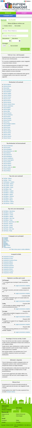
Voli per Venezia (7, 136)
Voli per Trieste (7, 134)
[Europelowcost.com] (16, 8)
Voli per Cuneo (7, 98)
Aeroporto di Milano (8, 262)
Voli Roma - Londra (8, 225)
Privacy (18, 409)
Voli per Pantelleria (8, 114)
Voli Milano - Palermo (8, 196)
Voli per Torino (6, 129)
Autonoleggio (19, 416)
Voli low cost (8, 13)
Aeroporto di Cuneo (8, 258)
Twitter (17, 420)
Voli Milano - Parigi (7, 220)
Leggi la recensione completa (22, 285)
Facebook (4, 420)
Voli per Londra (7, 167)
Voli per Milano (7, 107)
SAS (4, 246)
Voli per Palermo (7, 113)
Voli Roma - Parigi (7, 230)
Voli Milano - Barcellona (9, 211)
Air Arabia (5, 237)
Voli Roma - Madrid (8, 227)
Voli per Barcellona (8, 151)
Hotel (3, 416)
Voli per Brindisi (7, 91)
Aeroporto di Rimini (8, 269)
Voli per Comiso (7, 97)
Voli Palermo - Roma (8, 203)
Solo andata (17, 25)
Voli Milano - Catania (8, 192)
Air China (5, 240)
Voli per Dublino (7, 161)
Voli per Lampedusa (8, 106)
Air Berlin (5, 238)
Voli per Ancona (7, 86)
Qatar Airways (6, 245)
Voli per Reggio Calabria (9, 123)
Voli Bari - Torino (7, 180)
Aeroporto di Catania (8, 256)
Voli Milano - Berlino (8, 213)
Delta (4, 242)
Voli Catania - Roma (8, 185)
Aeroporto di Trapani (8, 271)
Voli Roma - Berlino (8, 223)
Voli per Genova (7, 102)
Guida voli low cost (20, 414)
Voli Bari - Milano (7, 178)
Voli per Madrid (7, 169)
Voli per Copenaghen (8, 160)
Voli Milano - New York (8, 218)
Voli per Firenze (7, 100)
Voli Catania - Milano (8, 183)
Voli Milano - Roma (8, 198)
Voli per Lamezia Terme (9, 104)
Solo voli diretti (14, 45)
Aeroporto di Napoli (8, 263)
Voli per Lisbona (7, 165)
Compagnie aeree (8, 15)
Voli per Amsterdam (8, 145)
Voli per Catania (7, 95)
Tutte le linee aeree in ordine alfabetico (20, 249)
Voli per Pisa (6, 122)
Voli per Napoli (6, 109)
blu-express (6, 241)
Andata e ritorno (8, 25)
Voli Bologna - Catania (8, 182)
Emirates (5, 243)
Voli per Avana (6, 147)
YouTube (18, 422)
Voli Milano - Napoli (8, 194)
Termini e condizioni (6, 409)
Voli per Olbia (6, 111)
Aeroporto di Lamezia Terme (10, 260)
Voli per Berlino (7, 153)
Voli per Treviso (7, 132)
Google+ (4, 422)
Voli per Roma (6, 127)
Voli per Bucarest (7, 154)
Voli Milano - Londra (8, 214)
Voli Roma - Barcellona (8, 222)
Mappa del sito (5, 414)
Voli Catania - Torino (8, 187)
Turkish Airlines (7, 247)
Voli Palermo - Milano (8, 201)
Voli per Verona (7, 138)
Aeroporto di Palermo (8, 265)
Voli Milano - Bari (7, 189)
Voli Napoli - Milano (8, 199)
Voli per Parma (6, 116)
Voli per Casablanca (8, 158)
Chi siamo (4, 408)
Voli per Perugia (7, 118)
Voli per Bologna (7, 90)
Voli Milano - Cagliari (8, 191)
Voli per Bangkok (7, 149)
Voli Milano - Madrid (8, 216)
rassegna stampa (11, 391)
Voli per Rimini (6, 125)
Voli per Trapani (7, 131)
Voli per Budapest (7, 156)
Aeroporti (24, 13)
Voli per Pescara (7, 120)
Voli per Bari (6, 88)
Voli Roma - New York (8, 229)
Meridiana (5, 244)
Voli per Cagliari (7, 93)
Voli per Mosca (6, 170)
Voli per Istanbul (7, 163)
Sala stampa (19, 408)
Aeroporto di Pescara (8, 267)
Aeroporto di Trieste (8, 272)
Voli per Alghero (7, 84)
